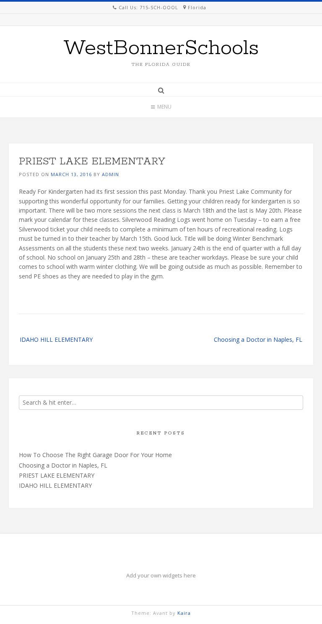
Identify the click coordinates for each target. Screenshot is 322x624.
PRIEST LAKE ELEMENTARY (56, 475)
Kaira (184, 613)
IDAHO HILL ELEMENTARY (56, 339)
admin (110, 174)
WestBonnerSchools (161, 48)
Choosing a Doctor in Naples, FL (258, 339)
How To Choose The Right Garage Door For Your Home (95, 455)
